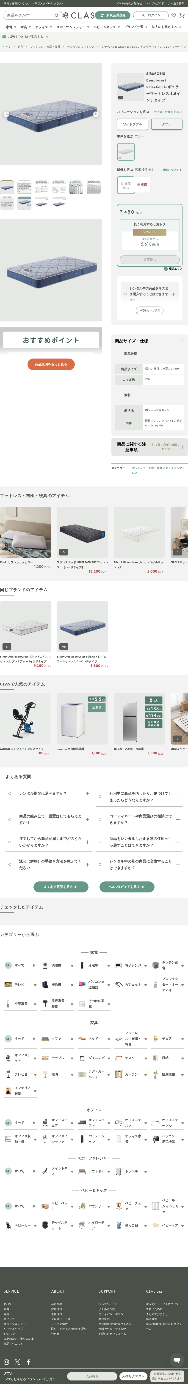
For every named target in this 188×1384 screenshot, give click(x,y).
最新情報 (56, 1314)
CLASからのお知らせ (129, 3)
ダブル (166, 124)
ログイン (154, 15)
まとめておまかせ (157, 1314)
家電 (6, 1309)
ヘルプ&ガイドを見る (124, 887)
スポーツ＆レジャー (16, 1324)
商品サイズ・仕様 (131, 341)
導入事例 (151, 1319)
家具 (20, 46)
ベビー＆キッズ (13, 1328)
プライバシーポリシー (112, 1314)
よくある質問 (176, 3)
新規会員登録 (116, 15)
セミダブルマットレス (81, 46)
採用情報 (56, 1309)
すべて (7, 46)
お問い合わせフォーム (112, 1333)
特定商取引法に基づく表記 (115, 1324)
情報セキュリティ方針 (112, 1328)
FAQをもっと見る (149, 310)
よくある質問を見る (58, 887)
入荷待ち (149, 259)
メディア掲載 (59, 1324)
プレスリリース (60, 1319)
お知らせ (9, 1333)
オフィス (9, 1319)
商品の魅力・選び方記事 (19, 1338)
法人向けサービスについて (162, 1304)
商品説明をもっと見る (51, 364)
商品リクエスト (13, 1343)
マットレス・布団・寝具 (45, 46)
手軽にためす (154, 1309)
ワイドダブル (132, 124)
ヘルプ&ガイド (155, 3)
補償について (170, 169)
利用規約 (104, 1319)
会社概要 (56, 1304)
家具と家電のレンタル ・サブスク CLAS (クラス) (33, 3)
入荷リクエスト (133, 1376)
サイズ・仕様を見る (166, 112)
